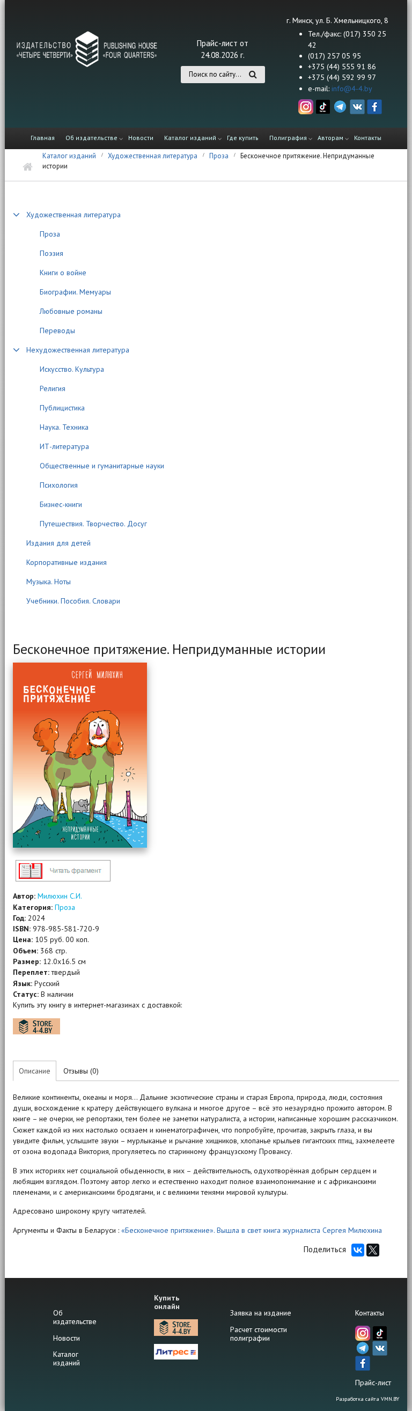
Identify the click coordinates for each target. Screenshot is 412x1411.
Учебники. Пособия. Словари (73, 601)
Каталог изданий (190, 138)
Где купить (243, 138)
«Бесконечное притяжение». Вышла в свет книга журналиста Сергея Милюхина (250, 1230)
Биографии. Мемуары (75, 292)
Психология (59, 485)
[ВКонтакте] (357, 1250)
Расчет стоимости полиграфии (258, 1334)
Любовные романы (71, 311)
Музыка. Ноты (48, 581)
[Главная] (87, 48)
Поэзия (51, 253)
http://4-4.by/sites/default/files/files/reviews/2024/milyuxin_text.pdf (63, 870)
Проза (219, 155)
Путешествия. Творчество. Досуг (93, 523)
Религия (52, 388)
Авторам (330, 138)
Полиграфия (288, 138)
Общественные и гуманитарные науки (102, 466)
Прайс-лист (373, 1382)
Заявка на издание (260, 1313)
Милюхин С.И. (60, 896)
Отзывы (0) (81, 1071)
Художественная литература (152, 155)
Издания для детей (58, 543)
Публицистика (62, 408)
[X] (372, 1250)
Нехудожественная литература (77, 350)
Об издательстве (91, 138)
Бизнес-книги (61, 504)
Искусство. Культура (72, 369)
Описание (34, 1071)
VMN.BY (390, 1398)
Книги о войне (63, 272)
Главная (43, 138)
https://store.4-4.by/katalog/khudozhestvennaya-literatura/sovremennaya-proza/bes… (36, 1026)
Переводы (57, 330)
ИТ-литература (64, 446)
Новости (140, 138)
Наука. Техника (64, 427)
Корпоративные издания (66, 562)
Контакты (367, 138)
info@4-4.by (352, 88)
